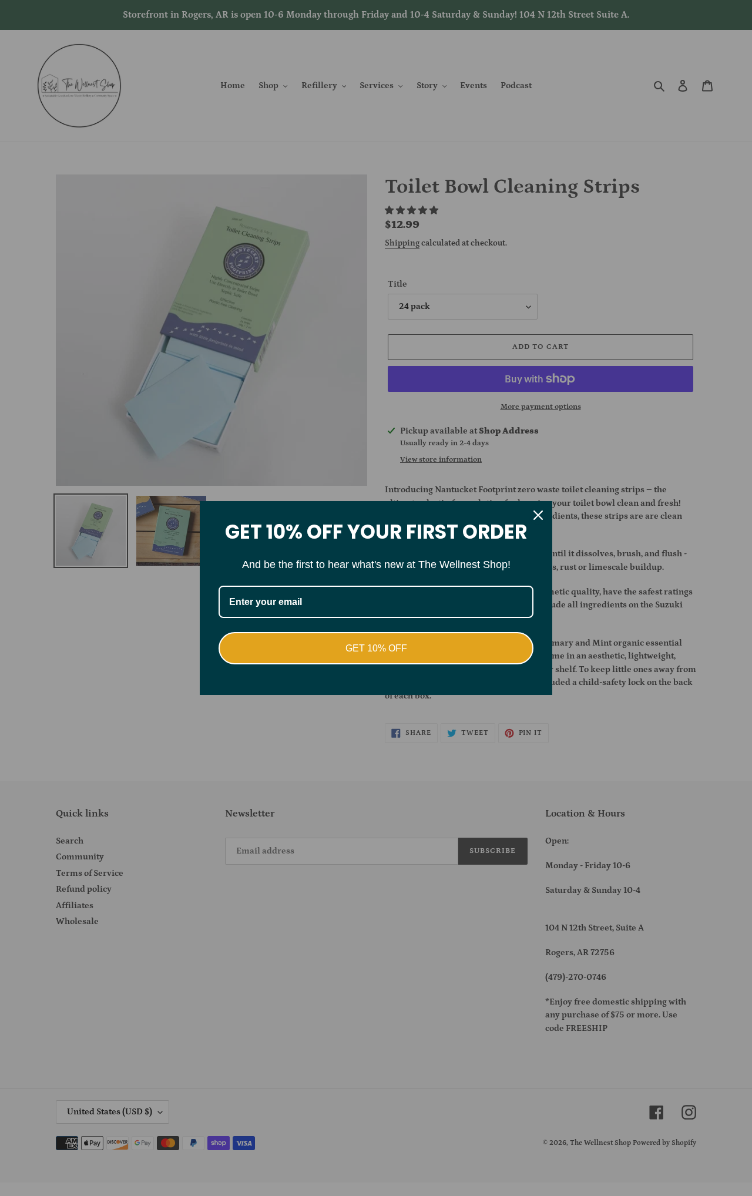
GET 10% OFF (376, 648)
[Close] (538, 515)
